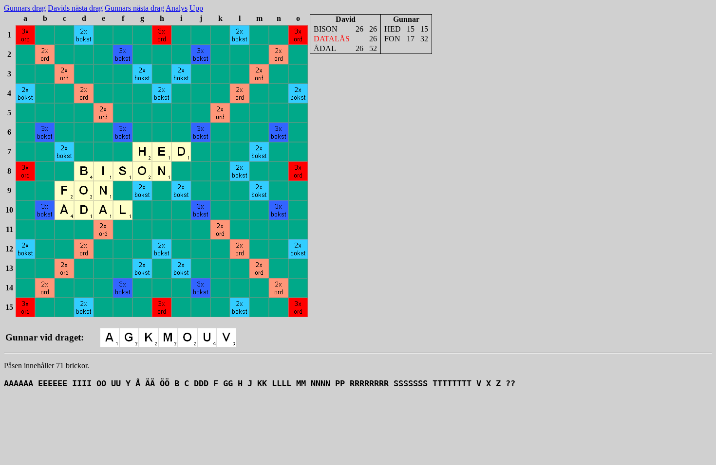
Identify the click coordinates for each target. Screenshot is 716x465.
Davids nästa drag (75, 8)
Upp (196, 8)
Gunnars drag (25, 8)
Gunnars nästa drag (134, 8)
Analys (177, 8)
